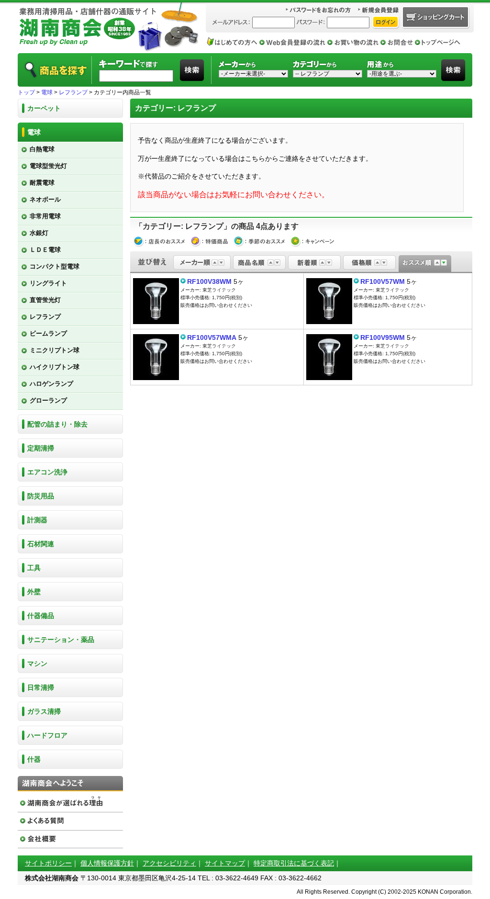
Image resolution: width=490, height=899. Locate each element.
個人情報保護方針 (107, 863)
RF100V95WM (382, 337)
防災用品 (40, 496)
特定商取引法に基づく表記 (294, 863)
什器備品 (40, 615)
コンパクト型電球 (54, 266)
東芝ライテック (219, 289)
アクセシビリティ (169, 863)
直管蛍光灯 (45, 299)
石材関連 (40, 544)
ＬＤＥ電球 (45, 249)
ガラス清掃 (44, 711)
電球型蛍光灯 (48, 165)
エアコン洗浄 (47, 472)
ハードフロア (47, 735)
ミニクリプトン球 (54, 350)
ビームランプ (48, 333)
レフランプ (73, 92)
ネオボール (45, 199)
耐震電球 (42, 182)
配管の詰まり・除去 (57, 424)
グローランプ (48, 400)
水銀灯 (39, 232)
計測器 (37, 520)
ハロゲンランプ (51, 383)
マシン (37, 663)
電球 (47, 92)
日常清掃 (40, 687)
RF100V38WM (209, 281)
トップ (26, 92)
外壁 (34, 592)
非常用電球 (45, 216)
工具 (34, 568)
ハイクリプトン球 (54, 367)
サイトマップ (225, 863)
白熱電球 (42, 149)
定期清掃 (40, 448)
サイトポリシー (48, 863)
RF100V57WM (382, 281)
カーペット (44, 108)
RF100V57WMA (211, 337)
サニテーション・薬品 (60, 639)
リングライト (48, 283)
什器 (34, 759)
